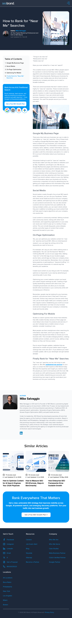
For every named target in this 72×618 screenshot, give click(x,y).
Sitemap (29, 558)
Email (9, 553)
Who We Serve (54, 544)
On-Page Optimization (14, 69)
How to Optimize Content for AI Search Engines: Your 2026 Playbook (13, 483)
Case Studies (54, 549)
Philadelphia (7, 587)
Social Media (11, 66)
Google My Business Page (15, 63)
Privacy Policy (49, 612)
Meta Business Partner (57, 553)
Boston (5, 605)
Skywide (29, 553)
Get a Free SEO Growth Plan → (36, 515)
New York (6, 591)
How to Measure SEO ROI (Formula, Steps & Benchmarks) (35, 483)
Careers (29, 540)
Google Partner (54, 562)
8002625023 (12, 566)
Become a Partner (32, 562)
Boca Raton (7, 582)
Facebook (10, 540)
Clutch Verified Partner (57, 558)
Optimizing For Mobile (14, 73)
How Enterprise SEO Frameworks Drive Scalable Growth (56, 483)
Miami (5, 600)
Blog (27, 549)
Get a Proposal (12, 562)
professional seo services (54, 365)
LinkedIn (10, 549)
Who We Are (53, 540)
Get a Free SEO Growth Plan (15, 104)
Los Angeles (7, 596)
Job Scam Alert (31, 544)
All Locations (7, 578)
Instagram (10, 544)
